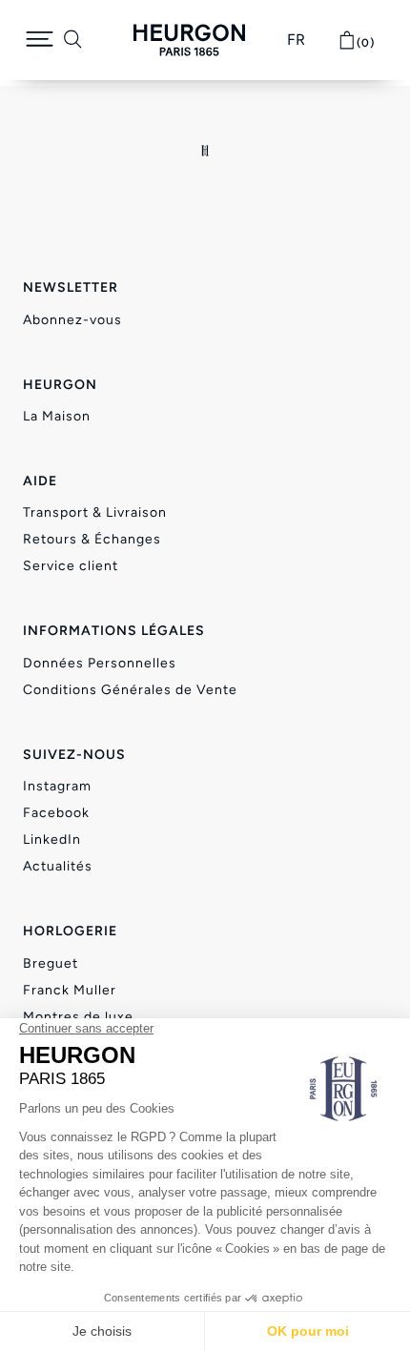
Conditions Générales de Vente (130, 690)
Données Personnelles (99, 663)
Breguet (50, 963)
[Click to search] (73, 40)
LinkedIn (52, 839)
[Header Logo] (189, 40)
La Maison (57, 416)
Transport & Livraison (95, 512)
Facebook (56, 813)
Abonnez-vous (72, 320)
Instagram (57, 786)
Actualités (57, 866)
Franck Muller (69, 990)
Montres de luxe (78, 1017)
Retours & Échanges (92, 539)
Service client (70, 566)
